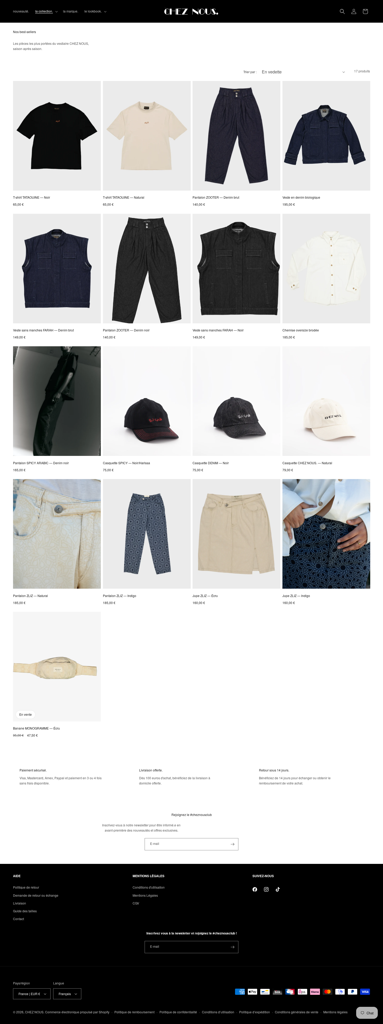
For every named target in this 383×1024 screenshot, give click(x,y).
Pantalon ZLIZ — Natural (30, 595)
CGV (136, 903)
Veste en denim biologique (301, 197)
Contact (18, 918)
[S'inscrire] (232, 844)
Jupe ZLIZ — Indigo (296, 595)
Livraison (19, 903)
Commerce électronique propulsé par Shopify (77, 1012)
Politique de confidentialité (178, 1012)
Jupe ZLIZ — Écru (205, 595)
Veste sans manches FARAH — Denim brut (43, 330)
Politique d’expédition (254, 1012)
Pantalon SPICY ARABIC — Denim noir (41, 463)
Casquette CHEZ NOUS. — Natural (307, 463)
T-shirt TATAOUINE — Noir (31, 197)
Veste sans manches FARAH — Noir (218, 330)
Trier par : (250, 72)
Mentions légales (335, 1012)
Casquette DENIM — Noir (211, 463)
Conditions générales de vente (296, 1012)
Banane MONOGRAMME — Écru (36, 728)
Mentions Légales (145, 895)
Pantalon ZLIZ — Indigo (119, 595)
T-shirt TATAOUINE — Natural (123, 197)
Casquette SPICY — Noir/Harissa (126, 463)
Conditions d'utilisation (149, 887)
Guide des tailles (25, 911)
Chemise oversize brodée (300, 330)
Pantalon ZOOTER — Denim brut (216, 197)
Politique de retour (26, 887)
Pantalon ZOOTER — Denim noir (126, 330)
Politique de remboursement (134, 1012)
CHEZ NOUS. (34, 1012)
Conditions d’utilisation (218, 1012)
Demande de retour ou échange (35, 895)
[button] (46, 11)
